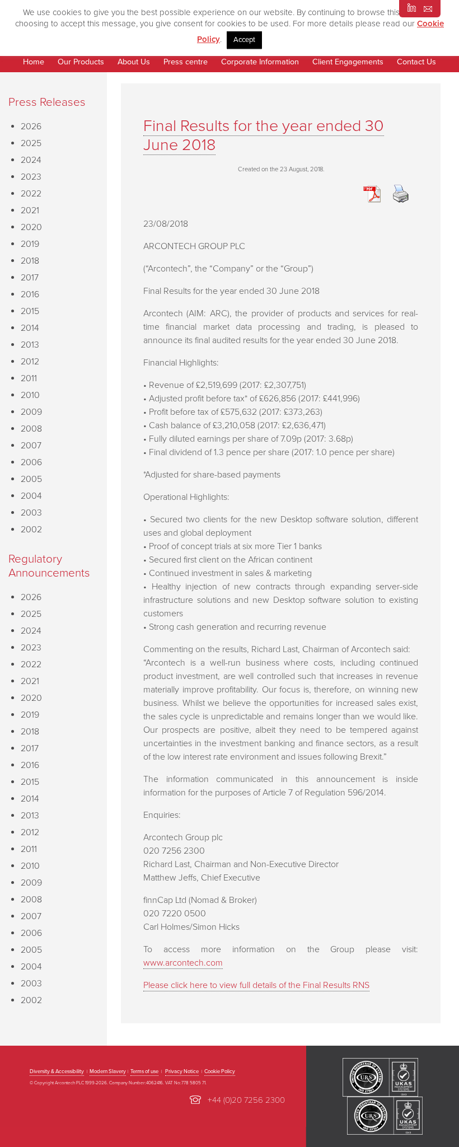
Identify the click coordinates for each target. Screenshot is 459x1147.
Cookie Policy (219, 1071)
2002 (31, 529)
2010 (30, 395)
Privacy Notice (182, 1071)
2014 (30, 328)
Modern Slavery (108, 1071)
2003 (31, 512)
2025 (31, 143)
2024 (31, 160)
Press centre (185, 62)
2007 (31, 445)
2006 (31, 462)
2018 (30, 260)
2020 (31, 227)
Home (33, 62)
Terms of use (144, 1071)
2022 (31, 193)
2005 (31, 479)
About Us (134, 62)
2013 (30, 344)
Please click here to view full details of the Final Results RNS (256, 985)
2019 (30, 244)
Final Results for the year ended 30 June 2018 (263, 135)
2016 (30, 294)
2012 (30, 361)
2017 (30, 277)
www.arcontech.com (183, 962)
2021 (30, 210)
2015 (30, 311)
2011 (29, 378)
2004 (31, 496)
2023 (31, 176)
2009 (31, 412)
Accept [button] (244, 39)
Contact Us (416, 62)
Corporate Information (260, 62)
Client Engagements (347, 62)
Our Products (81, 62)
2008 (31, 428)
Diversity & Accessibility (57, 1071)
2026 (31, 126)
